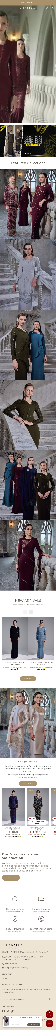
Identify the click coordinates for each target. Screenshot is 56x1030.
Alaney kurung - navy (13, 829)
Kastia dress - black (14, 662)
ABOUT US (7, 974)
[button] (25, 153)
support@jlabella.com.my (16, 967)
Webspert (21, 1022)
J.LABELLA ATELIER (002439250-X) (29, 1020)
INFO (4, 979)
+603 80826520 (12, 963)
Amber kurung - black (38, 829)
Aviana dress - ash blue (41, 662)
